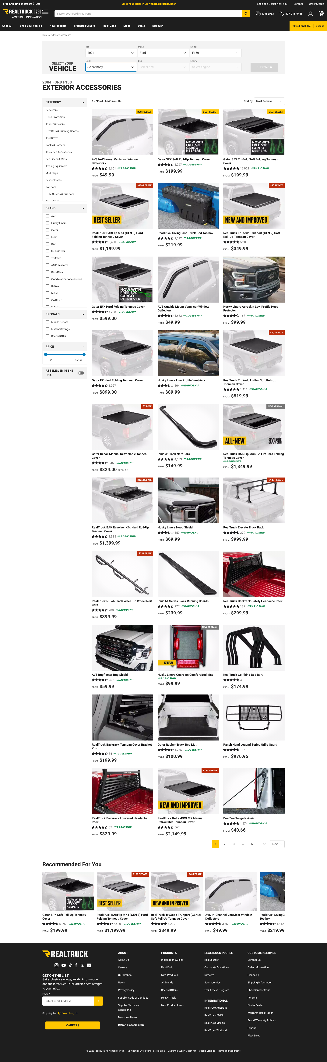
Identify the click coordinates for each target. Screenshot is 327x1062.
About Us (123, 959)
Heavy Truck (168, 997)
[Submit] (98, 1001)
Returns (252, 997)
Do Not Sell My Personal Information (146, 1051)
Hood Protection (55, 117)
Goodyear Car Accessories (66, 279)
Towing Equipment (56, 166)
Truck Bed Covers (84, 25)
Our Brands (125, 974)
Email (46, 994)
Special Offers (169, 990)
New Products (58, 25)
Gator (54, 230)
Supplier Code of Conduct (133, 997)
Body (88, 61)
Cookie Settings (207, 1051)
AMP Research (60, 265)
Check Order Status (259, 990)
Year (88, 46)
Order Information (258, 967)
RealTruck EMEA (213, 1015)
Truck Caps (109, 25)
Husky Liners (58, 223)
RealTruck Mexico (214, 1022)
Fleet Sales (254, 1035)
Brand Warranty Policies (262, 1020)
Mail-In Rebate (59, 322)
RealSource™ (211, 959)
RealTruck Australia (215, 1007)
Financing (253, 974)
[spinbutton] (51, 360)
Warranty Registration (260, 1012)
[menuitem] (7, 26)
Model (193, 46)
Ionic (54, 237)
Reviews (209, 974)
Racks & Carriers (55, 145)
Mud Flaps (52, 173)
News (121, 982)
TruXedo (56, 258)
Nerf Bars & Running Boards (62, 131)
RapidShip (167, 967)
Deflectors (52, 110)
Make (141, 46)
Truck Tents (52, 201)
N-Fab (54, 293)
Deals (141, 25)
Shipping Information (260, 982)
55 (264, 844)
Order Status (316, 3)
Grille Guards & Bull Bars (60, 194)
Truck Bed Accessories (59, 152)
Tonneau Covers (55, 124)
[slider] (45, 354)
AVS (53, 216)
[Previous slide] (46, 903)
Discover (157, 25)
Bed (140, 61)
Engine (193, 61)
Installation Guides (172, 959)
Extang (55, 307)
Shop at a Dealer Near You (272, 3)
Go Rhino (56, 300)
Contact (298, 3)
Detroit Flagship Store (131, 1024)
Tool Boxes (52, 138)
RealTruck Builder (165, 3)
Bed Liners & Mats (56, 159)
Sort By (248, 101)
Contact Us (254, 959)
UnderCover (58, 251)
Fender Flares (54, 180)
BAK (53, 244)
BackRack (57, 272)
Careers (122, 967)
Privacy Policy (126, 990)
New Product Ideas (172, 1005)
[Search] (246, 13)
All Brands (167, 982)
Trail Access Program (216, 990)
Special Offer (58, 336)
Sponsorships (212, 982)
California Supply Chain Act (182, 1051)
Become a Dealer (128, 1017)
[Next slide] (281, 903)
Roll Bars (51, 187)
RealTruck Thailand (215, 1030)
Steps (126, 25)
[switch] (65, 373)
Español (252, 1027)
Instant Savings (60, 329)
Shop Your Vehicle (31, 25)
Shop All (7, 25)
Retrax (55, 286)
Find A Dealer (255, 1005)
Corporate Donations (216, 967)
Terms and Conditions (229, 1051)
